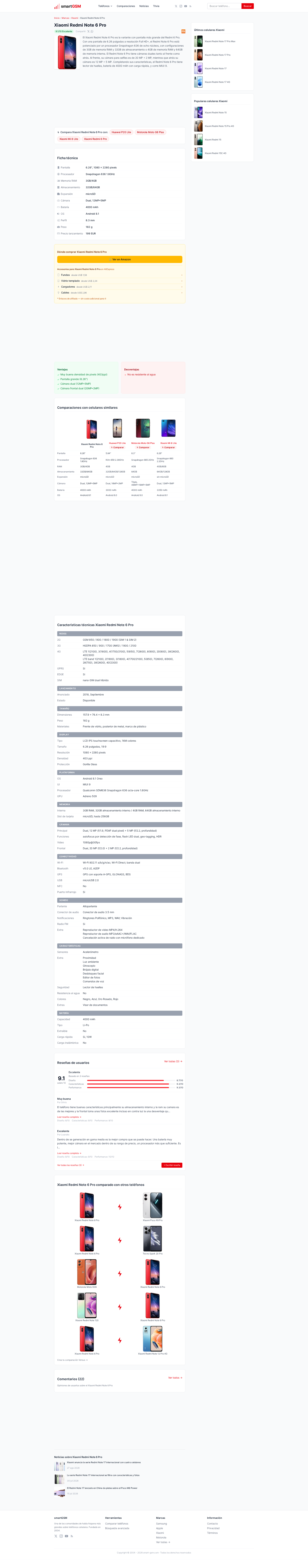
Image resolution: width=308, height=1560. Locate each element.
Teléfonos (104, 5)
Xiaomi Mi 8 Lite (69, 138)
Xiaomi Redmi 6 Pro (95, 138)
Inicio (57, 18)
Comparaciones (126, 5)
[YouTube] (185, 6)
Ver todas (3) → (173, 1061)
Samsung (161, 1523)
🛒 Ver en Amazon (120, 259)
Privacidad (213, 1528)
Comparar (118, 447)
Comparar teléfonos (116, 1523)
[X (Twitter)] (176, 6)
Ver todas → (163, 1542)
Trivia (156, 5)
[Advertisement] (119, 333)
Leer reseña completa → (69, 1117)
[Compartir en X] (88, 31)
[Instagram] (180, 6)
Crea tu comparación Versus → (72, 1360)
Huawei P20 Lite (121, 132)
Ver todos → (175, 1377)
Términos (212, 1532)
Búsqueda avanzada (117, 1528)
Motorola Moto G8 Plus (150, 132)
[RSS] (190, 6)
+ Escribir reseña (172, 1165)
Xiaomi (74, 18)
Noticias (144, 5)
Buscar (248, 5)
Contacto (212, 1523)
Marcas (65, 18)
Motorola (161, 1537)
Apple (159, 1528)
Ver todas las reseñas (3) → (70, 1165)
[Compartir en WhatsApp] (92, 31)
